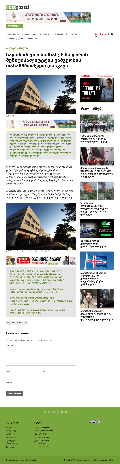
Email (44, 372)
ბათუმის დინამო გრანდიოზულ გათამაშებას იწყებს (93, 243)
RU (96, 37)
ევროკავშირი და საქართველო (41, 441)
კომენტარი (57, 34)
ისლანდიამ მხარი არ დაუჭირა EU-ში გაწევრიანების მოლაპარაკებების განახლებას (93, 278)
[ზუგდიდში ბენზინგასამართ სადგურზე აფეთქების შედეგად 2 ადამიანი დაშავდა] (97, 191)
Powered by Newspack (28, 460)
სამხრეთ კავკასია (15, 38)
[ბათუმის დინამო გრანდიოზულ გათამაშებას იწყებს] (97, 229)
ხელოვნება (71, 34)
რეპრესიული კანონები (44, 437)
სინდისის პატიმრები (43, 427)
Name (8, 372)
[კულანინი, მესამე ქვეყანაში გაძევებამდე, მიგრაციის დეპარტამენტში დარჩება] (97, 299)
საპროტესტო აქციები (43, 431)
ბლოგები (32, 38)
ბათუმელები (101, 34)
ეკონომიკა (44, 34)
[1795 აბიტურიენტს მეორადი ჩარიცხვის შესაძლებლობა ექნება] (97, 124)
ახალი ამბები (12, 34)
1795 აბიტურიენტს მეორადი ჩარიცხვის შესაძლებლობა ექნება (95, 138)
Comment (10, 346)
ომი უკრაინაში (40, 434)
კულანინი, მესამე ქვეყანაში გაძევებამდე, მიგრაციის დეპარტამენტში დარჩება (96, 315)
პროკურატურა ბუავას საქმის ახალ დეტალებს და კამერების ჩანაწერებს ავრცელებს (96, 172)
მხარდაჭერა (15, 25)
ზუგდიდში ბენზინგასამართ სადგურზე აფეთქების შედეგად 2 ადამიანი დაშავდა (94, 208)
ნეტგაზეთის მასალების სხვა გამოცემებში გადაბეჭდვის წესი (89, 460)
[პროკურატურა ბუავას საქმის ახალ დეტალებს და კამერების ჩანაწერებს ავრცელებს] (97, 156)
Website (9, 382)
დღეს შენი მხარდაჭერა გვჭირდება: (28, 298)
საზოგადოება (29, 34)
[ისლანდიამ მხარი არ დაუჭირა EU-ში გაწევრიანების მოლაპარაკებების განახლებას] (97, 261)
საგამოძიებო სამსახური (17, 323)
